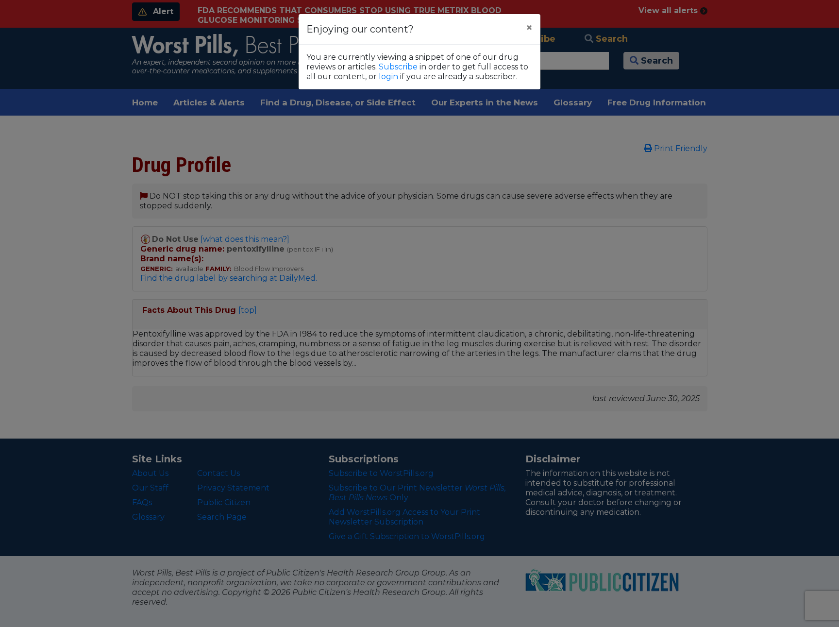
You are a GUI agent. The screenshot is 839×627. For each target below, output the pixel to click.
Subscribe (398, 66)
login (388, 76)
